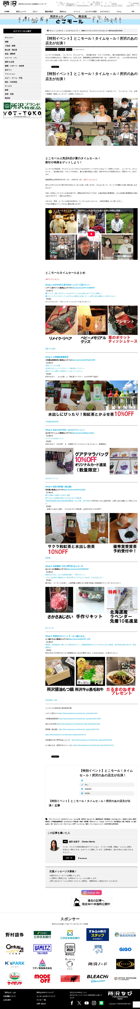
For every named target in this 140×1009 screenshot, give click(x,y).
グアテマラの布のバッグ (54, 438)
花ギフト (8, 70)
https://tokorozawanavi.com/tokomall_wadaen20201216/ (79, 729)
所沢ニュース (21, 11)
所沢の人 (63, 11)
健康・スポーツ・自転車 (14, 65)
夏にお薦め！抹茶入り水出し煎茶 (57, 495)
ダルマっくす (58, 824)
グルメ (35, 11)
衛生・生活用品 (11, 82)
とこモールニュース (72, 31)
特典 (81, 821)
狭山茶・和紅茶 (11, 49)
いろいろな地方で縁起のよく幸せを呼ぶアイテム (63, 577)
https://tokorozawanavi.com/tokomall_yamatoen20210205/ (80, 718)
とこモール (59, 31)
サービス (8, 86)
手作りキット (94, 821)
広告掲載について (9, 996)
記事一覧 (69, 858)
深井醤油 (107, 819)
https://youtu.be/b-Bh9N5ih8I (77, 569)
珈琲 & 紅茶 (9, 62)
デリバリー (9, 37)
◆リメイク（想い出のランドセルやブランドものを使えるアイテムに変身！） (74, 293)
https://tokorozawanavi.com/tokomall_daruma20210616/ (93, 745)
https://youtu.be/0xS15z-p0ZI (74, 489)
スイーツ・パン (11, 57)
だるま (102, 821)
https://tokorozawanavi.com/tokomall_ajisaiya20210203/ (92, 740)
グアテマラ (109, 821)
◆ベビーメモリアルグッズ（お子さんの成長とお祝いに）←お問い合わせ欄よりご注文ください (80, 296)
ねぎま (47, 824)
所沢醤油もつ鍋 (51, 700)
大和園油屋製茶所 (52, 421)
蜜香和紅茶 (99, 819)
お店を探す (7, 1000)
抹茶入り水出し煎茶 (129, 819)
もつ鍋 (133, 821)
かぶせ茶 (77, 819)
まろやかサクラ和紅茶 (71, 821)
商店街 (7, 98)
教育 (6, 90)
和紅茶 (128, 821)
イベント (77, 11)
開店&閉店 (49, 11)
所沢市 (83, 819)
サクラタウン (105, 11)
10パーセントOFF (70, 824)
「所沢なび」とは (9, 992)
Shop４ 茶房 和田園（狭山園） (59, 486)
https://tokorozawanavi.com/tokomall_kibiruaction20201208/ (78, 724)
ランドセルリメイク (96, 824)
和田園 (47, 558)
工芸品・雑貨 (10, 45)
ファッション (10, 74)
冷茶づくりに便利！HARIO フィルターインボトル (63, 371)
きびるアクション (52, 478)
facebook (83, 858)
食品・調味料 (10, 53)
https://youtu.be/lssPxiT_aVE (79, 639)
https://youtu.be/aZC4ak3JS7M (83, 360)
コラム (119, 11)
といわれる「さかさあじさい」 (92, 577)
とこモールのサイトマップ (46, 996)
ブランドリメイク (54, 819)
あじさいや (49, 628)
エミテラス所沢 (91, 11)
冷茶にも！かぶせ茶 (52, 365)
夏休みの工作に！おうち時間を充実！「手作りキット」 (65, 574)
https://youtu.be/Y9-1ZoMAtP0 (83, 288)
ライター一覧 (41, 1000)
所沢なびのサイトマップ (45, 992)
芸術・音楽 (9, 94)
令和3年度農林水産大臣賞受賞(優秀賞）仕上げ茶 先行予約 (67, 501)
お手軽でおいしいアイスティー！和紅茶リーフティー (65, 368)
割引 (87, 824)
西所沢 (47, 821)
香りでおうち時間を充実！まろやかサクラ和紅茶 (63, 498)
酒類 (6, 41)
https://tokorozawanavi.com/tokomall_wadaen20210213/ (65, 734)
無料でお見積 (50, 348)
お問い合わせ (41, 1003)
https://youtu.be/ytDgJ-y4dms (82, 433)
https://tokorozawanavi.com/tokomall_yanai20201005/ (78, 713)
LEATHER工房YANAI (111, 824)
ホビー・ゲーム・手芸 (13, 78)
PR (133, 11)
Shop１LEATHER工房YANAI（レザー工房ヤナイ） (68, 284)
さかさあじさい (117, 819)
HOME (7, 11)
